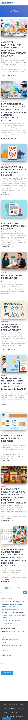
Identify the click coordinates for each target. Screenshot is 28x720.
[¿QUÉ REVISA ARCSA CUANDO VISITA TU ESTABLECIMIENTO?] (14, 310)
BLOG (5, 708)
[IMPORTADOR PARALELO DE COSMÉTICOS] (14, 261)
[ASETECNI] (8, 3)
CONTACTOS (12, 708)
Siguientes (18, 587)
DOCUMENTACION (5, 164)
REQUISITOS (7, 712)
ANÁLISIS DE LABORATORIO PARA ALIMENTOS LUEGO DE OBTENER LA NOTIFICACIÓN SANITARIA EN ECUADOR (14, 604)
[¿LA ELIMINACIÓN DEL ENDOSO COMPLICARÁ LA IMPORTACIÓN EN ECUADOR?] (14, 152)
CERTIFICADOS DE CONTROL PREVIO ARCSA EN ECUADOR (13, 226)
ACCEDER (22, 712)
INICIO (4, 704)
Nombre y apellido (6, 655)
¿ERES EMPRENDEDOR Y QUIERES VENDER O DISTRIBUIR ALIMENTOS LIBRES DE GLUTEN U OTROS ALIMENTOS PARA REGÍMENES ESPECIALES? (13, 557)
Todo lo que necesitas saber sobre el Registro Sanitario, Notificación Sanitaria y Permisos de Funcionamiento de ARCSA (13, 383)
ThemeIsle (20, 716)
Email (2, 663)
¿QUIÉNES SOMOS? (12, 704)
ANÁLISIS (3, 39)
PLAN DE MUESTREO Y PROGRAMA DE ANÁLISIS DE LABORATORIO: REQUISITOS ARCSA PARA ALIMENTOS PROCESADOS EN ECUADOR (13, 112)
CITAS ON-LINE (21, 708)
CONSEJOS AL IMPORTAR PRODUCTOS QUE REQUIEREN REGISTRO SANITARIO (13, 648)
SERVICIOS (22, 704)
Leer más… (4, 73)
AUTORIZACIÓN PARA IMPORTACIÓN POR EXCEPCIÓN (11, 438)
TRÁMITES (3, 220)
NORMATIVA (4, 375)
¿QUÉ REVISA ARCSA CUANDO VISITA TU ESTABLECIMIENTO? (11, 327)
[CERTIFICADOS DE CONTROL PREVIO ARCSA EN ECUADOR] (14, 209)
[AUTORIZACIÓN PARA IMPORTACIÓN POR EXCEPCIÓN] (14, 421)
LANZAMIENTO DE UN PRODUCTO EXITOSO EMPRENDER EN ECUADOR (13, 639)
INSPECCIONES (4, 101)
